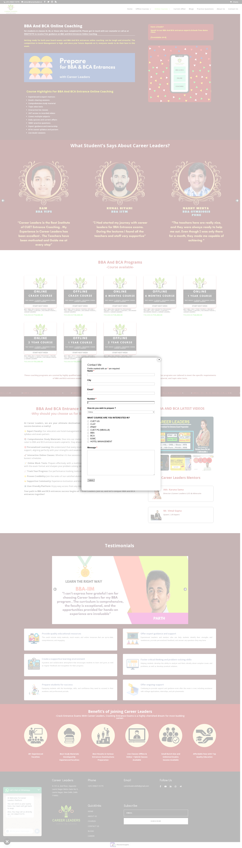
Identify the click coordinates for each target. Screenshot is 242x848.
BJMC (93, 439)
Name (90, 371)
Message (92, 447)
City (89, 380)
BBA (92, 433)
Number (91, 399)
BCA (92, 436)
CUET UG (95, 421)
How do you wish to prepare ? (101, 408)
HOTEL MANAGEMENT (101, 441)
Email (90, 389)
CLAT (93, 424)
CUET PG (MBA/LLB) (100, 430)
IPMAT (93, 427)
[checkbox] (88, 421)
